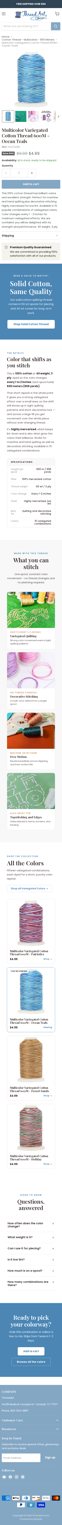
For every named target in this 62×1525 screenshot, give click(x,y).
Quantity (7, 165)
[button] (8, 116)
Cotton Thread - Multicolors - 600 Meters (28, 39)
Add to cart (31, 1351)
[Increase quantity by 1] (32, 173)
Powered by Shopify (31, 1519)
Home (5, 36)
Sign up (50, 1457)
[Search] (55, 26)
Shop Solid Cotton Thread (31, 324)
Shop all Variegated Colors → (29, 888)
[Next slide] (58, 116)
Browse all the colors (31, 1362)
